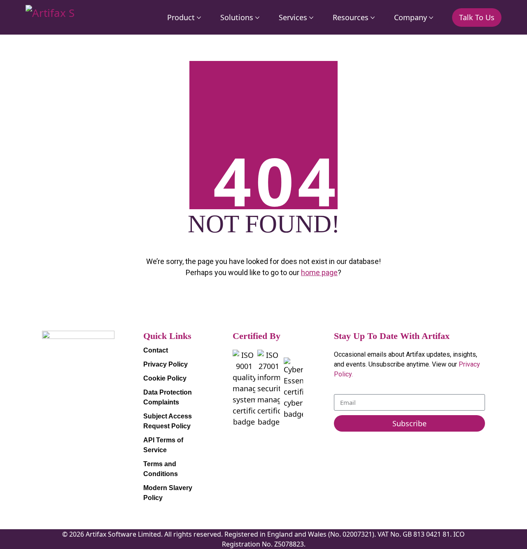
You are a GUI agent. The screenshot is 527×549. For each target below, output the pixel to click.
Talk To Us (476, 17)
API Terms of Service (163, 445)
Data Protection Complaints (167, 397)
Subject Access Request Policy (167, 421)
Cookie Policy (165, 378)
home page (319, 272)
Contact (155, 350)
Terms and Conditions (160, 468)
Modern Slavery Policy (167, 492)
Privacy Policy (165, 364)
